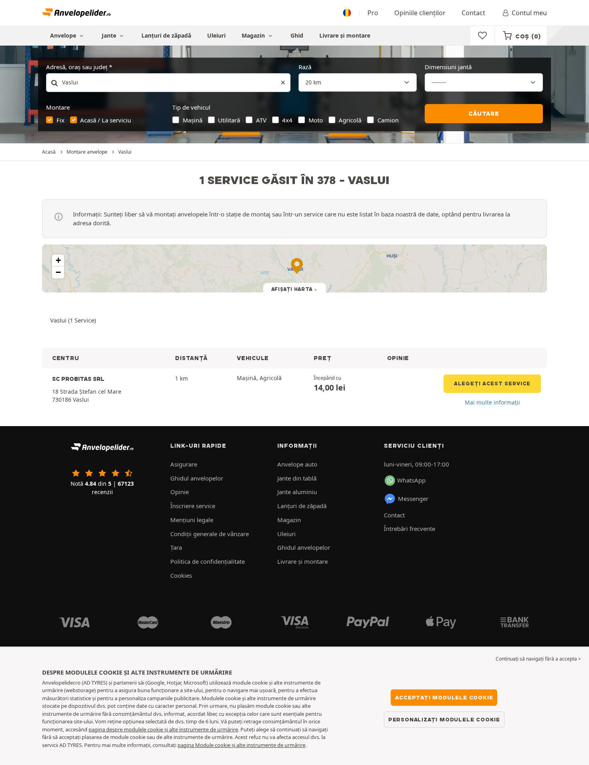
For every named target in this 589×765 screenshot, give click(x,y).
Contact (473, 12)
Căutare (483, 113)
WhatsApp (411, 480)
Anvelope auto (297, 464)
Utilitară (229, 120)
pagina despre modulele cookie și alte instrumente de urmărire (163, 729)
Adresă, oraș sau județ (76, 67)
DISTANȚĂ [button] (191, 358)
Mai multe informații (492, 402)
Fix (60, 120)
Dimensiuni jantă (448, 67)
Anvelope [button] (64, 35)
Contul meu (529, 12)
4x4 (287, 120)
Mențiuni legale (191, 520)
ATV (261, 120)
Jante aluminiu (297, 492)
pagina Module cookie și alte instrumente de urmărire (241, 745)
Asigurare (183, 464)
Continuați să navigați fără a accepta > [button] (538, 658)
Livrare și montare (344, 35)
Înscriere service (192, 506)
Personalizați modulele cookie (444, 719)
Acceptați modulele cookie (444, 697)
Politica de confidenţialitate (207, 561)
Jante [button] (110, 35)
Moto (316, 120)
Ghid (296, 35)
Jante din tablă (297, 478)
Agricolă (350, 120)
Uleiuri (216, 35)
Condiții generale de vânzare (209, 534)
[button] (58, 260)
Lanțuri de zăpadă (166, 35)
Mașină (192, 120)
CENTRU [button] (65, 358)
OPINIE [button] (398, 358)
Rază (305, 67)
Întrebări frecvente (409, 529)
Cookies (181, 575)
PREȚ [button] (322, 358)
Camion (388, 120)
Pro (372, 12)
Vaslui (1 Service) (73, 320)
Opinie (179, 492)
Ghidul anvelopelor (196, 478)
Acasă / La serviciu (105, 120)
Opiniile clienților (420, 12)
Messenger (413, 499)
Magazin (254, 35)
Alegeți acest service (492, 383)
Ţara (176, 547)
